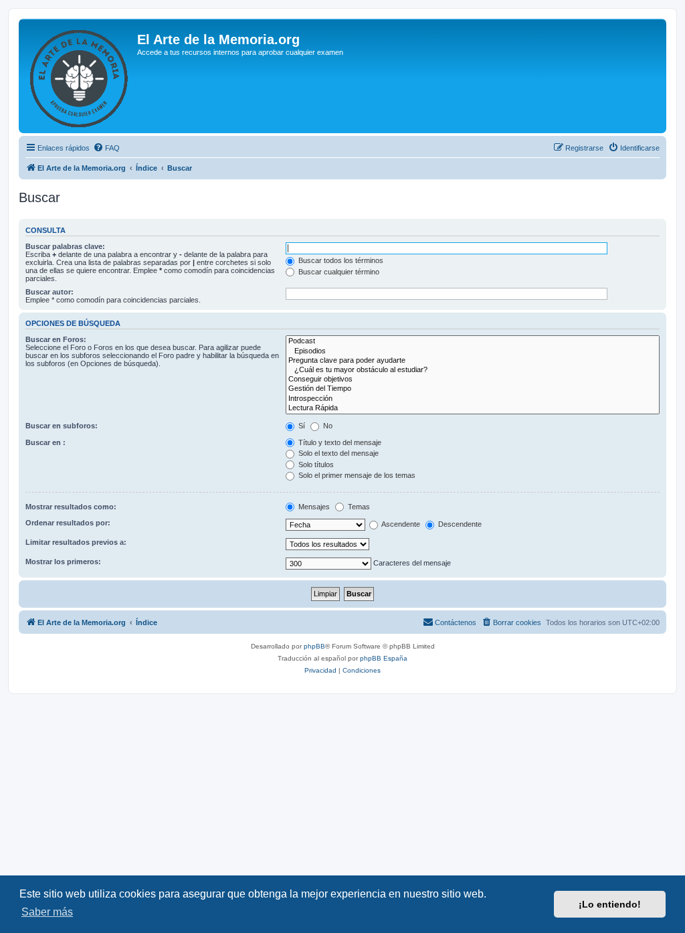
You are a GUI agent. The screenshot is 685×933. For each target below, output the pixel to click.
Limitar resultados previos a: (75, 542)
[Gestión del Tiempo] (472, 389)
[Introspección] (472, 399)
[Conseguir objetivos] (472, 379)
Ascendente (400, 524)
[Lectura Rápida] (472, 408)
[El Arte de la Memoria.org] (79, 76)
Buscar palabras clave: (65, 246)
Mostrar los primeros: (63, 562)
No (326, 426)
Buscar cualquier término (337, 272)
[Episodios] (472, 351)
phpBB (314, 646)
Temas (358, 507)
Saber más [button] (47, 912)
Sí (300, 426)
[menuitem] (106, 148)
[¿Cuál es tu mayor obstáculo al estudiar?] (472, 370)
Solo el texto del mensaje (337, 453)
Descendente (459, 524)
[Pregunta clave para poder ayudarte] (472, 360)
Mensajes (313, 507)
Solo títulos (315, 464)
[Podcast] (472, 341)
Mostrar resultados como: (70, 507)
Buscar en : (45, 442)
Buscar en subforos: (61, 426)
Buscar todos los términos (339, 260)
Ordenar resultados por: (67, 523)
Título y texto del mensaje (338, 442)
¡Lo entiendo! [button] (610, 904)
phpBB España (383, 658)
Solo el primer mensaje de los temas (355, 475)
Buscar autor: (49, 292)
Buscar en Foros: (55, 339)
